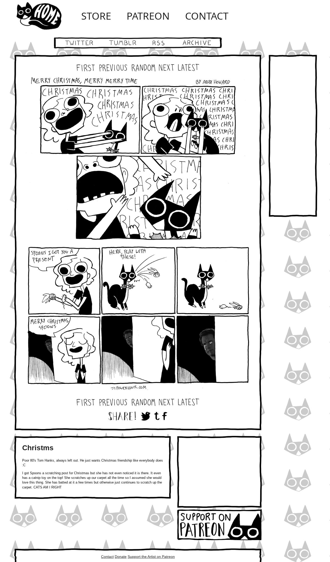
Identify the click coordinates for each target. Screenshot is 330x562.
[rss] (159, 42)
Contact (206, 15)
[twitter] (74, 42)
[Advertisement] (219, 472)
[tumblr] (122, 42)
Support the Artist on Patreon (151, 557)
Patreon (148, 15)
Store (96, 15)
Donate (121, 557)
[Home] (43, 15)
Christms (38, 448)
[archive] (201, 42)
